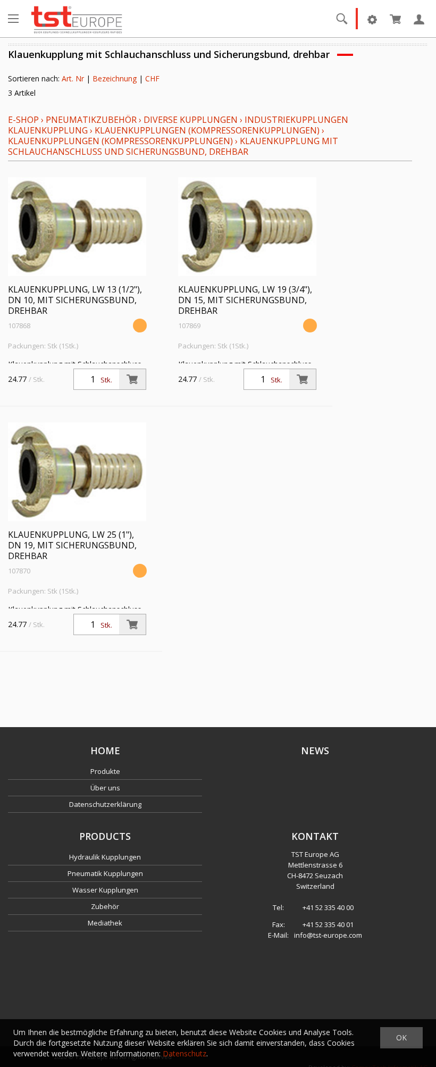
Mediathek (105, 923)
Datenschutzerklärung (105, 804)
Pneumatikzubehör (92, 120)
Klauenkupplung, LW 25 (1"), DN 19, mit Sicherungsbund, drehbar (72, 545)
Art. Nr (73, 78)
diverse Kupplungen (191, 120)
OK (401, 1037)
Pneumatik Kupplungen (105, 873)
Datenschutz (184, 1053)
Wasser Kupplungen (105, 890)
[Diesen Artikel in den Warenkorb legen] (132, 379)
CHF (152, 78)
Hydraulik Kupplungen (105, 857)
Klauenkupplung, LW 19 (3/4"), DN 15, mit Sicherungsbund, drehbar (245, 300)
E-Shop (23, 120)
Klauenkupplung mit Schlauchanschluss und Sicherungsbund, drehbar (173, 146)
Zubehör (105, 906)
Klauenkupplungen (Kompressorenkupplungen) (207, 130)
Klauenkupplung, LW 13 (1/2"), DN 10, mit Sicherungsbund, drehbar (75, 300)
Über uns (105, 788)
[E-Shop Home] (76, 18)
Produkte (105, 771)
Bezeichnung (115, 78)
